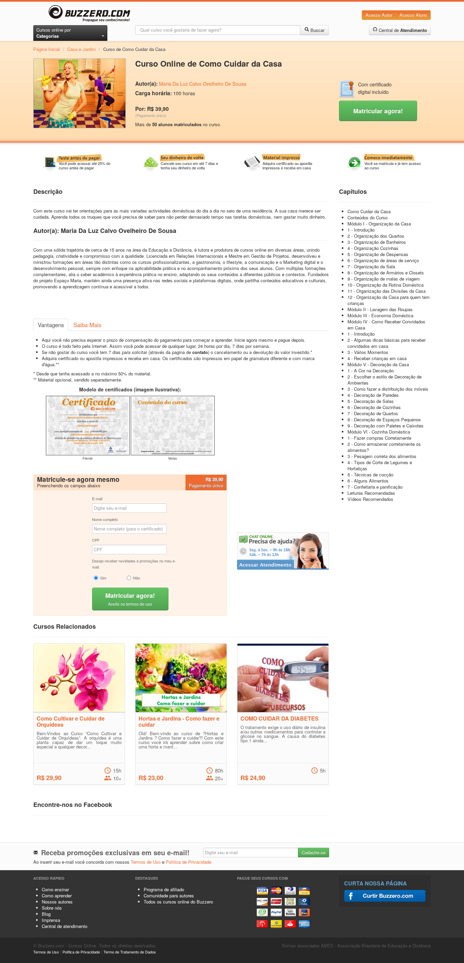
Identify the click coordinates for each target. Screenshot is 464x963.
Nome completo (105, 519)
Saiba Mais (87, 325)
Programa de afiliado (164, 889)
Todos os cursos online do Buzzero (178, 901)
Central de (402, 30)
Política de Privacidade (188, 862)
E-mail (97, 498)
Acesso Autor (378, 15)
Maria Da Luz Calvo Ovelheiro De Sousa (202, 83)
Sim (103, 577)
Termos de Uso (146, 862)
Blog (46, 914)
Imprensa (51, 920)
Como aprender (57, 895)
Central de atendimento (64, 926)
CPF (96, 540)
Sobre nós (52, 908)
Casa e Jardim (81, 49)
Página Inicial (46, 49)
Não (136, 577)
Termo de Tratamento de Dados (130, 951)
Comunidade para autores (169, 895)
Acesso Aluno (413, 15)
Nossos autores (57, 901)
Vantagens (51, 325)
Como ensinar (55, 889)
